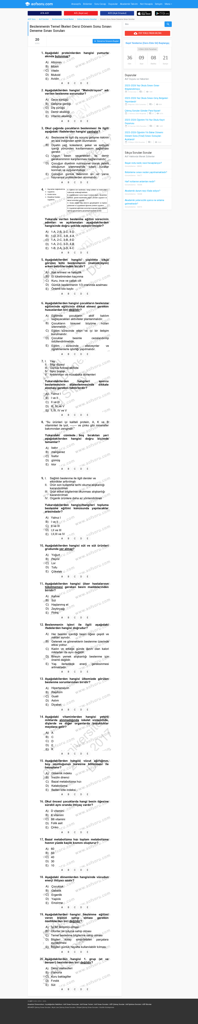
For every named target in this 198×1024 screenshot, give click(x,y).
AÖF (31, 1001)
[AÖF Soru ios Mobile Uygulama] (144, 13)
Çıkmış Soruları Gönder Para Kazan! (142, 110)
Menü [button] (167, 4)
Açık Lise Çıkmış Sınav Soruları (63, 1007)
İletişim (158, 4)
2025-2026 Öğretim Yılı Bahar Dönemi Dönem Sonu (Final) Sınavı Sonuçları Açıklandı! (144, 136)
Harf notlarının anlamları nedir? (140, 181)
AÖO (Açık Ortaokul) (117, 13)
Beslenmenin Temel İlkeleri (63, 19)
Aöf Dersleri (44, 19)
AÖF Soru (32, 19)
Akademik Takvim (129, 4)
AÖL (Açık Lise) (81, 13)
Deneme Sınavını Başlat (106, 41)
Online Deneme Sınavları (87, 19)
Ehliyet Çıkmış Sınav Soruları (87, 1007)
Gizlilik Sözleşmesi (106, 1007)
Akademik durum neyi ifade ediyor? (142, 190)
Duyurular (113, 4)
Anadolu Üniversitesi (36, 1004)
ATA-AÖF (44, 13)
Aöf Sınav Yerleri (86, 1004)
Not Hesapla (146, 4)
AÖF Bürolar (146, 1004)
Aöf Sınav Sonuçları (71, 1004)
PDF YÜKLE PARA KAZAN (147, 33)
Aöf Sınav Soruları (101, 1004)
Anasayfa (76, 4)
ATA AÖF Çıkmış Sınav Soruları (39, 1007)
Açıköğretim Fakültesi (53, 1004)
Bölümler (87, 4)
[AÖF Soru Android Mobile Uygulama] (162, 13)
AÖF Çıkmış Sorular (117, 1004)
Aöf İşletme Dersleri (133, 1004)
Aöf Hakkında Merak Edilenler (140, 156)
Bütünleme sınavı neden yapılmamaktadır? (146, 172)
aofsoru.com (39, 4)
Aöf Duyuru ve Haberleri (137, 79)
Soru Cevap (100, 4)
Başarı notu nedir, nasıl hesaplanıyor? (143, 163)
